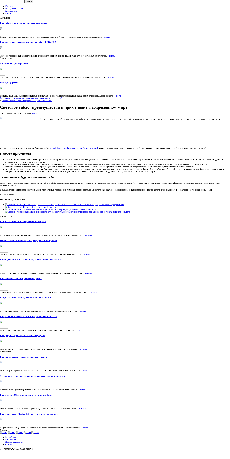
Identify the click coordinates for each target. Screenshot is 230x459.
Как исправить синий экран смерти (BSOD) (21, 278)
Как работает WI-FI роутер (44, 207)
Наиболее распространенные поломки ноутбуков (74, 209)
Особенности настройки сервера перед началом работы (27, 100)
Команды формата (9, 82)
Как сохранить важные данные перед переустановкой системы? (31, 259)
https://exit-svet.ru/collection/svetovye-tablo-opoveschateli (74, 148)
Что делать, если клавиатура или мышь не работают (25, 297)
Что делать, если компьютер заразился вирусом (23, 221)
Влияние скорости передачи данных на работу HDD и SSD (28, 42)
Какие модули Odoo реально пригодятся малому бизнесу (27, 395)
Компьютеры (11, 11)
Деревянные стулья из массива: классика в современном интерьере (32, 376)
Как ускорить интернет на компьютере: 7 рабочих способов (28, 316)
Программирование (14, 8)
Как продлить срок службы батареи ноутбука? (22, 335)
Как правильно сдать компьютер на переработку (23, 357)
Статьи (8, 444)
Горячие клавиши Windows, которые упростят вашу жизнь (28, 240)
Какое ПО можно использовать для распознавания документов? (95, 204)
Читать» (107, 37)
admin (34, 114)
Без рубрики (11, 437)
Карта (8, 13)
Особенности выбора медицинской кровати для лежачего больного (99, 212)
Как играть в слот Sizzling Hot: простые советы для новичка (29, 414)
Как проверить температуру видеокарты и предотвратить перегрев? (31, 98)
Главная (9, 6)
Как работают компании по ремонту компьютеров (24, 23)
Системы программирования (14, 63)
